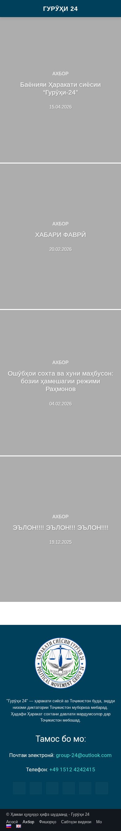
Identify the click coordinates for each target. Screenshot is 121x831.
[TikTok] (69, 788)
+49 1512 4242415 (72, 769)
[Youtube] (102, 788)
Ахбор (60, 73)
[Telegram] (52, 788)
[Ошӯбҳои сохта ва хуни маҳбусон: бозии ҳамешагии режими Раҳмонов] (60, 382)
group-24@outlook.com (84, 755)
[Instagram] (36, 788)
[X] (85, 788)
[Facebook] (19, 788)
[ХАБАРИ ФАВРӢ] (60, 236)
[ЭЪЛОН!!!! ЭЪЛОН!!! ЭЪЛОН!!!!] (60, 529)
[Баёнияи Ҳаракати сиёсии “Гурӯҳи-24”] (60, 90)
